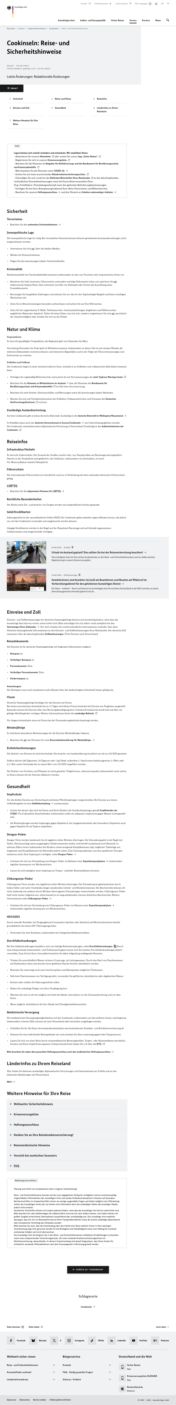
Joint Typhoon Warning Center (108, 377)
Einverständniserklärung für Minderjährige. (70, 740)
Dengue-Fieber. (65, 854)
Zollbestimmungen (54, 634)
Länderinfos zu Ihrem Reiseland (107, 109)
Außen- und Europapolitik (93, 20)
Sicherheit (18, 98)
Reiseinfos (102, 98)
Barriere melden (39, 1400)
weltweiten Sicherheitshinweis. (43, 224)
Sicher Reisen (117, 20)
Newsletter (45, 156)
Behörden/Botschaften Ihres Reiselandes (70, 177)
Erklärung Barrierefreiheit (60, 1400)
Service (133, 21)
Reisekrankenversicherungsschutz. (69, 174)
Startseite (11, 28)
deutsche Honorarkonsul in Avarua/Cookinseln (58, 422)
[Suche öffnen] (167, 20)
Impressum (11, 1400)
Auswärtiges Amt (66, 20)
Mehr (9, 1081)
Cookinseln (53, 28)
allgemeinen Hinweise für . (44, 491)
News (158, 20)
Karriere (146, 20)
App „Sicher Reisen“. (88, 156)
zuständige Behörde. (84, 713)
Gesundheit (60, 107)
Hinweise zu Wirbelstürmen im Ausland (46, 383)
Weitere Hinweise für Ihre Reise (25, 122)
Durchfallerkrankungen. (101, 946)
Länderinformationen (37, 28)
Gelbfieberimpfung (41, 803)
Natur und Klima (63, 98)
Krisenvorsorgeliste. (57, 160)
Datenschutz (25, 1400)
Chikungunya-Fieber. (38, 898)
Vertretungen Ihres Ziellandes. (21, 626)
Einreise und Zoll (21, 107)
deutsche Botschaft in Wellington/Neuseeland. (100, 415)
